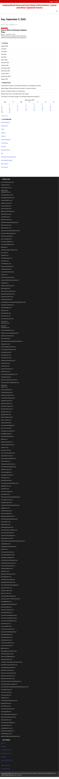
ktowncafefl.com (5, 461)
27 (42, 110)
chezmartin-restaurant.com (5, 322)
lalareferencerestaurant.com (9, 665)
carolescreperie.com (7, 299)
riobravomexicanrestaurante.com (10, 230)
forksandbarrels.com (7, 392)
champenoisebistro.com (8, 555)
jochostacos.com (5, 623)
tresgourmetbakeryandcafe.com (10, 505)
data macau (4, 164)
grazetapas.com (5, 494)
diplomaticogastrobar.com (8, 717)
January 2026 (4, 65)
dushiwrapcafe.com (6, 403)
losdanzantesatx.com (7, 369)
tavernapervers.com (7, 500)
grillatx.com (4, 439)
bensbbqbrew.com (6, 725)
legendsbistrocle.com (7, 456)
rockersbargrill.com (6, 472)
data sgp (3, 746)
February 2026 (5, 62)
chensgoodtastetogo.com (8, 596)
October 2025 (5, 73)
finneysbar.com (5, 478)
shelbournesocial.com (7, 236)
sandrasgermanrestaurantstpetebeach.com (13, 302)
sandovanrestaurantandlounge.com (11, 681)
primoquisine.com (6, 313)
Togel (2, 129)
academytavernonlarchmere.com (10, 599)
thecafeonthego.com (7, 406)
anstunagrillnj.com (6, 711)
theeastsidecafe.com (7, 568)
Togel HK (3, 146)
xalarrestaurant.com (6, 659)
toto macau (4, 167)
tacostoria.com (5, 366)
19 (34, 108)
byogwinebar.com (6, 412)
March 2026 (4, 60)
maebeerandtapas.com (7, 557)
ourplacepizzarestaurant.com (9, 700)
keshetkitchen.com (6, 720)
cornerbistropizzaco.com (8, 398)
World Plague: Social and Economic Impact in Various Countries (18, 88)
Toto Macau (4, 143)
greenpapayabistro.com (8, 516)
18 (26, 108)
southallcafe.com (6, 544)
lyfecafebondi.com (6, 352)
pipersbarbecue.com (7, 409)
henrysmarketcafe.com (7, 277)
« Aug (2, 116)
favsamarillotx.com (6, 626)
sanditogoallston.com (7, 195)
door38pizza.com (6, 706)
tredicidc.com (5, 283)
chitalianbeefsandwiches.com (9, 519)
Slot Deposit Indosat (6, 160)
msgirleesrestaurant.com (8, 464)
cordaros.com (5, 261)
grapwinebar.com (6, 414)
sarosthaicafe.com (6, 607)
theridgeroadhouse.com (7, 197)
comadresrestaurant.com (8, 667)
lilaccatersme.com (6, 225)
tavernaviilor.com (6, 522)
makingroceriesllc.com (7, 305)
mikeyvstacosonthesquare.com (10, 333)
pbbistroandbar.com (7, 442)
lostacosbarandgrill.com (8, 425)
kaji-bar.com (4, 549)
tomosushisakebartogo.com (9, 714)
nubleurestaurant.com (7, 654)
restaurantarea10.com (7, 266)
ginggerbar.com (5, 508)
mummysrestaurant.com (8, 566)
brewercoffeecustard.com (8, 233)
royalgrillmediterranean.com (9, 604)
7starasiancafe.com (6, 258)
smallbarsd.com (5, 185)
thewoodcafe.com (6, 206)
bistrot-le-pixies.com (7, 491)
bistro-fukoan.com (6, 420)
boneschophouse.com (7, 318)
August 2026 (4, 46)
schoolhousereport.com (7, 330)
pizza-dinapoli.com (6, 239)
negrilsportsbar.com (6, 400)
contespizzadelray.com (7, 244)
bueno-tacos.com (6, 593)
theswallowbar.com (6, 511)
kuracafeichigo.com (6, 689)
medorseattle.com (6, 422)
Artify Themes (17, 775)
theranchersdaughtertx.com (9, 615)
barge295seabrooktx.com (8, 582)
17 (17, 108)
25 (26, 110)
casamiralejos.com (6, 307)
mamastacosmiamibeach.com (9, 483)
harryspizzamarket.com (7, 709)
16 (9, 108)
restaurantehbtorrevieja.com (9, 684)
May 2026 (3, 54)
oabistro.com (4, 447)
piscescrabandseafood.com (9, 632)
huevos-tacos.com (6, 428)
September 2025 (5, 76)
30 (9, 112)
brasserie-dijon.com (6, 590)
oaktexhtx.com (5, 571)
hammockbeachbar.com (8, 453)
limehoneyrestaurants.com (8, 673)
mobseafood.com (6, 377)
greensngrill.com (5, 288)
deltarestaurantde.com (7, 670)
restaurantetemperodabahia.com (10, 497)
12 (34, 106)
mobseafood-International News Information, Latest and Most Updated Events (29, 6)
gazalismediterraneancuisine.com (10, 736)
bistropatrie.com (5, 338)
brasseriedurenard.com (7, 272)
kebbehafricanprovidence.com (9, 222)
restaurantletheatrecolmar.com (10, 280)
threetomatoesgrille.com (8, 535)
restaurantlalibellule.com (8, 656)
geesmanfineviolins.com (8, 211)
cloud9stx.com (5, 488)
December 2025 (5, 68)
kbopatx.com (4, 310)
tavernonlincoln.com (7, 645)
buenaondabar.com (6, 389)
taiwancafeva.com (6, 214)
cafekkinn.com (5, 698)
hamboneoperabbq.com (8, 722)
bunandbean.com (6, 263)
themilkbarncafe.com (7, 475)
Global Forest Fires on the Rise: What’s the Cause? (15, 94)
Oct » (6, 116)
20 (42, 108)
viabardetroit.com (6, 355)
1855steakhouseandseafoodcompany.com (13, 541)
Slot (2, 153)
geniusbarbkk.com (6, 577)
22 (2, 110)
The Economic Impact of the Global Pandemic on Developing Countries (21, 85)
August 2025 (4, 79)
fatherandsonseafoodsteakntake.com (11, 341)
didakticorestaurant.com (8, 678)
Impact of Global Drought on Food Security (13, 91)
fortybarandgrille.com (7, 241)
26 (34, 110)
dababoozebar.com (6, 640)
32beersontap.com (6, 219)
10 (17, 106)
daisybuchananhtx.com (7, 336)
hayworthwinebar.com (7, 610)
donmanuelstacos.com (7, 533)
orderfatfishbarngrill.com (8, 579)
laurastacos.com (5, 524)
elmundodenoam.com (7, 182)
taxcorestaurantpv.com (7, 629)
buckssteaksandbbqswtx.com (9, 560)
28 (50, 110)
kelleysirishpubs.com (7, 634)
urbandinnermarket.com (8, 431)
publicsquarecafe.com (7, 527)
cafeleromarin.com (6, 469)
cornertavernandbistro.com (9, 621)
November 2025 (5, 71)
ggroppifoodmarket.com (8, 294)
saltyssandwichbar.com (7, 444)
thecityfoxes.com (6, 316)
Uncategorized (4, 28)
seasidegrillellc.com (6, 601)
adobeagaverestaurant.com (9, 651)
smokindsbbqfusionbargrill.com (10, 585)
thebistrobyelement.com (8, 360)
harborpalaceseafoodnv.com (9, 374)
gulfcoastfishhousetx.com (8, 574)
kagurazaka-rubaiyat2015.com (6, 191)
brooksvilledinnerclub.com (8, 347)
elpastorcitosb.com (6, 203)
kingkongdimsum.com (7, 538)
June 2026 (4, 51)
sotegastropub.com (6, 502)
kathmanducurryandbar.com (9, 530)
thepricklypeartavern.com (8, 563)
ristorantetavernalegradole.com (10, 382)
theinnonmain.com (6, 208)
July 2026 (3, 49)
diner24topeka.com (6, 513)
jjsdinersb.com (5, 648)
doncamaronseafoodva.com (9, 618)
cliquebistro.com (5, 344)
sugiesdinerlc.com (6, 486)
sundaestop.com (5, 217)
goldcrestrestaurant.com (8, 676)
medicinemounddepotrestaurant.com (11, 662)
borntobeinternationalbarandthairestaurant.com (15, 687)
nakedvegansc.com (6, 733)
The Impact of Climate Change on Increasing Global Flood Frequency (20, 96)
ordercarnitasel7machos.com (9, 250)
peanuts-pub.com (6, 450)
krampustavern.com (6, 637)
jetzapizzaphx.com (6, 703)
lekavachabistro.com (7, 417)
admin (3, 34)
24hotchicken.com (6, 187)
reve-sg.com (4, 252)
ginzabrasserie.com (6, 480)
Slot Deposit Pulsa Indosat (8, 157)
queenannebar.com (6, 588)
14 (50, 106)
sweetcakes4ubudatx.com (8, 458)
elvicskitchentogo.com (7, 436)
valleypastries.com (6, 269)
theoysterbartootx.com (7, 552)
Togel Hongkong (5, 139)
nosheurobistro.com (6, 200)
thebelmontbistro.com (7, 395)
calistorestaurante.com (7, 285)
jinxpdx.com (4, 247)
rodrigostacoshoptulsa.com (8, 546)
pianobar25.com (5, 371)
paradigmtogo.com (6, 433)
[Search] (57, 11)
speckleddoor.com (6, 228)
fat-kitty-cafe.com (6, 692)
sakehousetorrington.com (8, 291)
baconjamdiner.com (6, 612)
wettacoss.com (5, 363)
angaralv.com (5, 255)
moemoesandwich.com (7, 643)
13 (42, 106)
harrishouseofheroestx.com (8, 349)
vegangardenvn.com (7, 728)
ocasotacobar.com (6, 358)
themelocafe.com (6, 695)
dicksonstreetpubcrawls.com (9, 380)
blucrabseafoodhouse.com (8, 467)
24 (17, 110)
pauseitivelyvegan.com (7, 731)
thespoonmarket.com (7, 296)
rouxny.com (4, 274)
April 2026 (3, 57)
